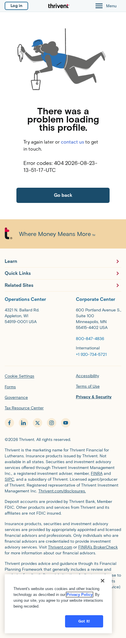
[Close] (102, 580)
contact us (72, 142)
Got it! (84, 621)
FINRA (97, 473)
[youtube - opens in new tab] (65, 422)
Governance (16, 397)
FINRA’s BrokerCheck (98, 547)
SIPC (9, 479)
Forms (10, 386)
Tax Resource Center (24, 408)
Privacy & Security (94, 396)
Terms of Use (88, 386)
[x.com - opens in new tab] (37, 422)
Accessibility (87, 375)
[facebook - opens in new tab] (9, 422)
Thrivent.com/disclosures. (62, 491)
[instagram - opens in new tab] (51, 422)
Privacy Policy (80, 594)
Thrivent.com (60, 547)
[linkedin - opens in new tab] (23, 422)
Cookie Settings (19, 376)
